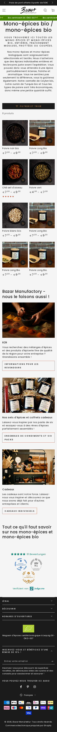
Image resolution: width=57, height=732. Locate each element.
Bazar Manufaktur (22, 721)
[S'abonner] (53, 661)
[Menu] (4, 10)
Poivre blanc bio (11, 230)
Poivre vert (35, 187)
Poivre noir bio (10, 148)
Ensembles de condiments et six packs (28, 437)
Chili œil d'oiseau (12, 187)
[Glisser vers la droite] (52, 3)
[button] (45, 10)
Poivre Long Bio (38, 148)
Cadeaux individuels (20, 511)
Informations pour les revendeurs (22, 366)
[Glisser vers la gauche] (4, 3)
